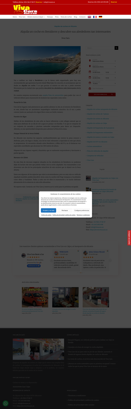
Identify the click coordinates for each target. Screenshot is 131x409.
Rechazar (65, 210)
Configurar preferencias (81, 210)
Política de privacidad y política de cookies (64, 215)
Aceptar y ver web (48, 210)
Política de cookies (46, 215)
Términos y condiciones (83, 215)
